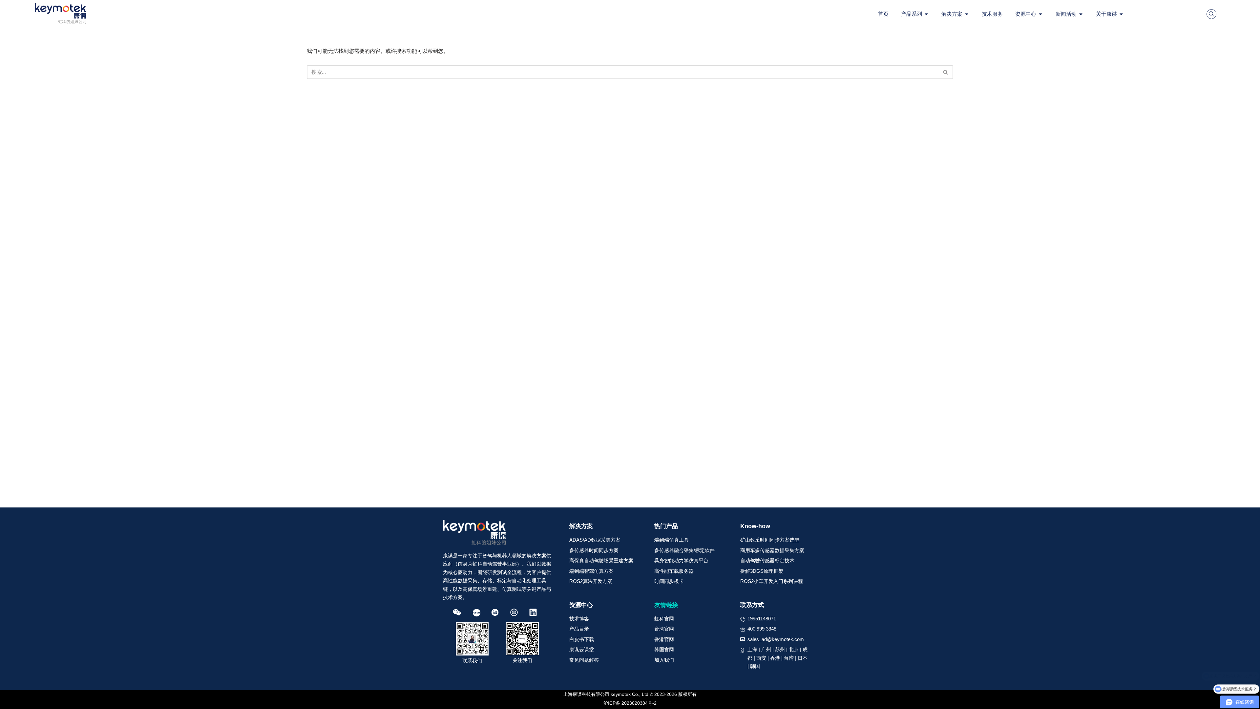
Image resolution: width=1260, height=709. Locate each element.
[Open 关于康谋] (1121, 14)
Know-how (755, 526)
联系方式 (752, 605)
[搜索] (945, 72)
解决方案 (581, 526)
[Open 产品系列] (926, 14)
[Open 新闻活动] (1080, 14)
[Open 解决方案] (966, 14)
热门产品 (666, 526)
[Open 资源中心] (1040, 14)
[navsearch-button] (1211, 14)
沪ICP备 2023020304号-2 (630, 703)
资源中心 (581, 605)
